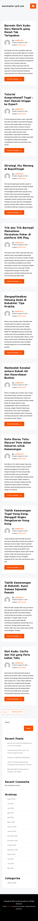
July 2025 (10, 859)
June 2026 (10, 808)
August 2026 (11, 799)
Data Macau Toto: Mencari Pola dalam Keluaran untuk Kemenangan (17, 444)
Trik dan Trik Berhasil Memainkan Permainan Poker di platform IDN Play (19, 232)
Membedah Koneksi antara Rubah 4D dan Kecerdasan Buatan (17, 372)
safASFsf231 (19, 40)
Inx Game (9, 906)
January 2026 (11, 831)
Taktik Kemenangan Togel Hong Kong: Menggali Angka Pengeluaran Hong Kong (17, 517)
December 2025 (12, 836)
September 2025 (12, 850)
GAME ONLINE (22, 45)
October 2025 (11, 845)
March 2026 (11, 822)
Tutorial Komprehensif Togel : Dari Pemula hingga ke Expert (18, 99)
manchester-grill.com (13, 6)
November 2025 (12, 840)
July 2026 (10, 803)
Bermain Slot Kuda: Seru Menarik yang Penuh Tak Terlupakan (17, 30)
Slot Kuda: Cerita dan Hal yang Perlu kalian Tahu (17, 655)
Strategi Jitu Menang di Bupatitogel (18, 167)
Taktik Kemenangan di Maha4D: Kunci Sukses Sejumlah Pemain (17, 587)
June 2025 (10, 863)
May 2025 (10, 868)
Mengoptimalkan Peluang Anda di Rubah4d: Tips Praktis (15, 301)
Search (7, 722)
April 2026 (10, 817)
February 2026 (11, 827)
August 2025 (11, 854)
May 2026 (10, 813)
